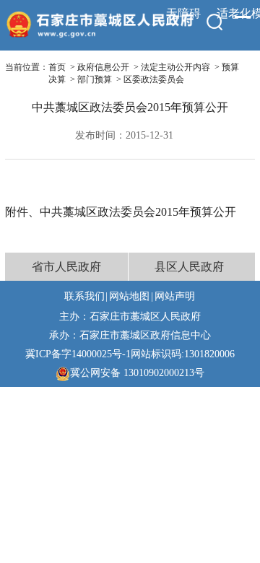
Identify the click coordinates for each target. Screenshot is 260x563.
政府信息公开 (103, 67)
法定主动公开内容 (175, 67)
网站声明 (175, 296)
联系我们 (84, 296)
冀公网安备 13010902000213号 (137, 372)
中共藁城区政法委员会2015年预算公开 (138, 212)
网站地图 (129, 296)
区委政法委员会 (154, 79)
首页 (57, 67)
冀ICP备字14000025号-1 (78, 353)
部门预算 (94, 79)
